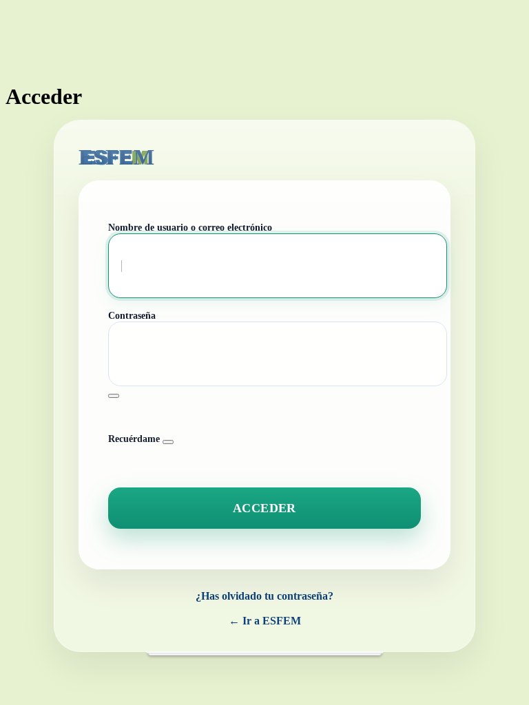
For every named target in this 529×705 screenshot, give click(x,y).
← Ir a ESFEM (265, 621)
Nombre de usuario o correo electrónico (190, 227)
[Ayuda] (168, 442)
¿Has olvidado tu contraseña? (264, 596)
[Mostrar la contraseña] (113, 396)
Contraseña (132, 316)
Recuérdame (134, 439)
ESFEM (116, 157)
